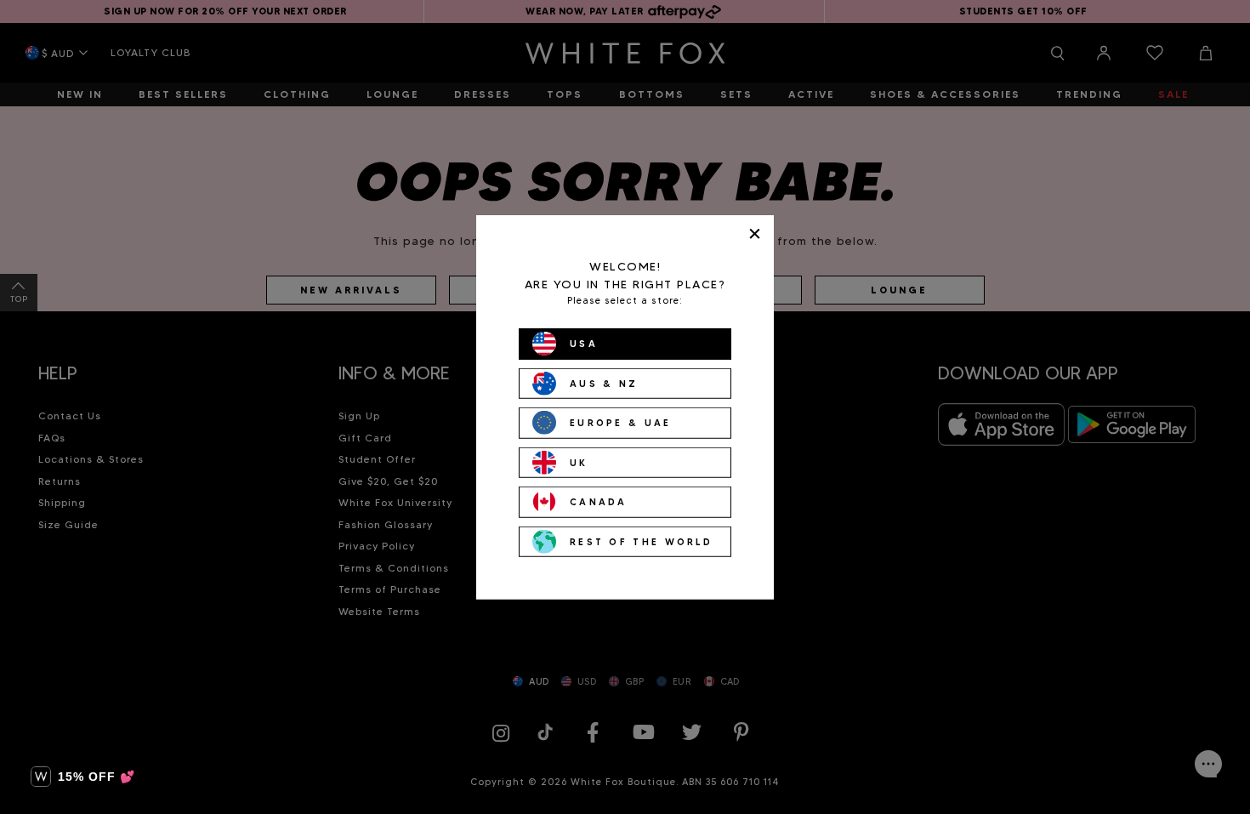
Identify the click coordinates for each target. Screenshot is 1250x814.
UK (579, 462)
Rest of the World (641, 541)
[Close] (755, 233)
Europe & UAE (621, 423)
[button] (83, 776)
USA (584, 344)
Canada (599, 502)
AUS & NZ (604, 383)
